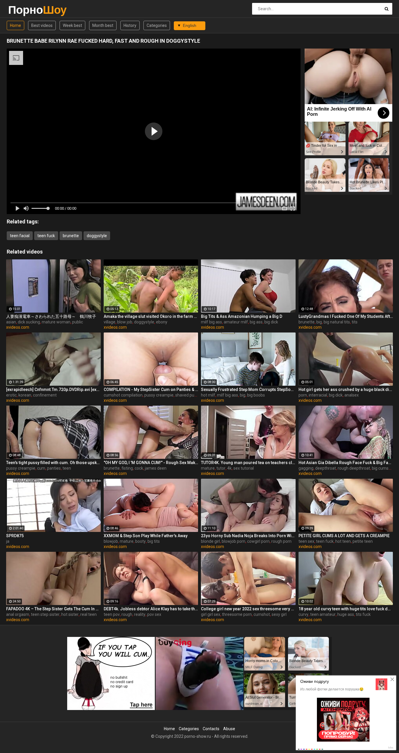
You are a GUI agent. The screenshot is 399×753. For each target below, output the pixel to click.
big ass (256, 322)
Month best (102, 25)
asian (11, 322)
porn (303, 395)
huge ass (345, 614)
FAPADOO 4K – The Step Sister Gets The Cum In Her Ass (53, 608)
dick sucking (29, 322)
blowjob (111, 541)
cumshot (262, 614)
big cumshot (383, 468)
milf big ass (211, 322)
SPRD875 (15, 535)
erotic (11, 395)
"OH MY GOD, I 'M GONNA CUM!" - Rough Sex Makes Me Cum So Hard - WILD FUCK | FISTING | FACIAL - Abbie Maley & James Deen (151, 462)
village (109, 322)
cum (41, 468)
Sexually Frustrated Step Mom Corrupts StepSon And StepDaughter (248, 389)
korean (24, 395)
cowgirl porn (258, 541)
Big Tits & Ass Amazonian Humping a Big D (241, 316)
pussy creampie (159, 395)
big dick (271, 322)
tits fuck (363, 614)
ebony (161, 322)
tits (355, 322)
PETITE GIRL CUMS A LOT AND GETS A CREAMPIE (344, 535)
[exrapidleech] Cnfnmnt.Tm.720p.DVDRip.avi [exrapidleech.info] (53, 389)
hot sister (70, 614)
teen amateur (323, 614)
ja (7, 541)
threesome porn (237, 614)
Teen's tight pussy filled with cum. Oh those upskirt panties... (53, 462)
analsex (351, 395)
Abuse (229, 728)
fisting (127, 468)
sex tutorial (243, 468)
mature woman (56, 322)
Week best (72, 25)
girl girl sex (210, 614)
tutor (220, 468)
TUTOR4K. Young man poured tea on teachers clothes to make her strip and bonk (248, 462)
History (130, 25)
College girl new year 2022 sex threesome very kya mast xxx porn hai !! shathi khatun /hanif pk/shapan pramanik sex (248, 608)
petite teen (363, 541)
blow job (124, 322)
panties (54, 468)
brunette (71, 235)
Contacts (211, 728)
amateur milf (236, 322)
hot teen (343, 541)
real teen (88, 614)
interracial (318, 395)
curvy (303, 614)
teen (67, 468)
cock (139, 468)
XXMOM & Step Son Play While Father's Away (146, 535)
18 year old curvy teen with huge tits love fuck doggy (346, 608)
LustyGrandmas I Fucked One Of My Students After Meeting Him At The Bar (346, 316)
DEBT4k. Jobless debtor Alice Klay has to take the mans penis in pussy (151, 608)
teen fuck (46, 235)
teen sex (306, 541)
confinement (45, 395)
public (77, 322)
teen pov (112, 614)
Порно (23, 10)
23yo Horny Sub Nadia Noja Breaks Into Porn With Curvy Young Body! (248, 535)
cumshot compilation (123, 395)
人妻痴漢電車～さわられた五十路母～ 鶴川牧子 (51, 316)
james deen (155, 468)
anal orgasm (17, 614)
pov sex (154, 614)
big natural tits (337, 322)
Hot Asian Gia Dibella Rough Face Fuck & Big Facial (346, 462)
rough (127, 614)
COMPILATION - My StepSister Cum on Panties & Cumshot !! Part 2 (151, 389)
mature (208, 468)
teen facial (20, 235)
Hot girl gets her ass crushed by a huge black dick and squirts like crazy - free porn (346, 389)
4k (229, 468)
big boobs (256, 395)
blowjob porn (233, 541)
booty (140, 541)
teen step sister (45, 614)
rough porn (281, 541)
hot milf (208, 395)
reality (139, 614)
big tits (154, 541)
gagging (306, 468)
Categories (157, 25)
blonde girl (210, 541)
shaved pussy (187, 395)
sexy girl (279, 614)
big (319, 322)
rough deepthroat (354, 468)
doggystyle (97, 235)
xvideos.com (17, 327)
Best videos (42, 25)
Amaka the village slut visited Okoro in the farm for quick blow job (151, 316)
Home (15, 25)
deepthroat (325, 468)
